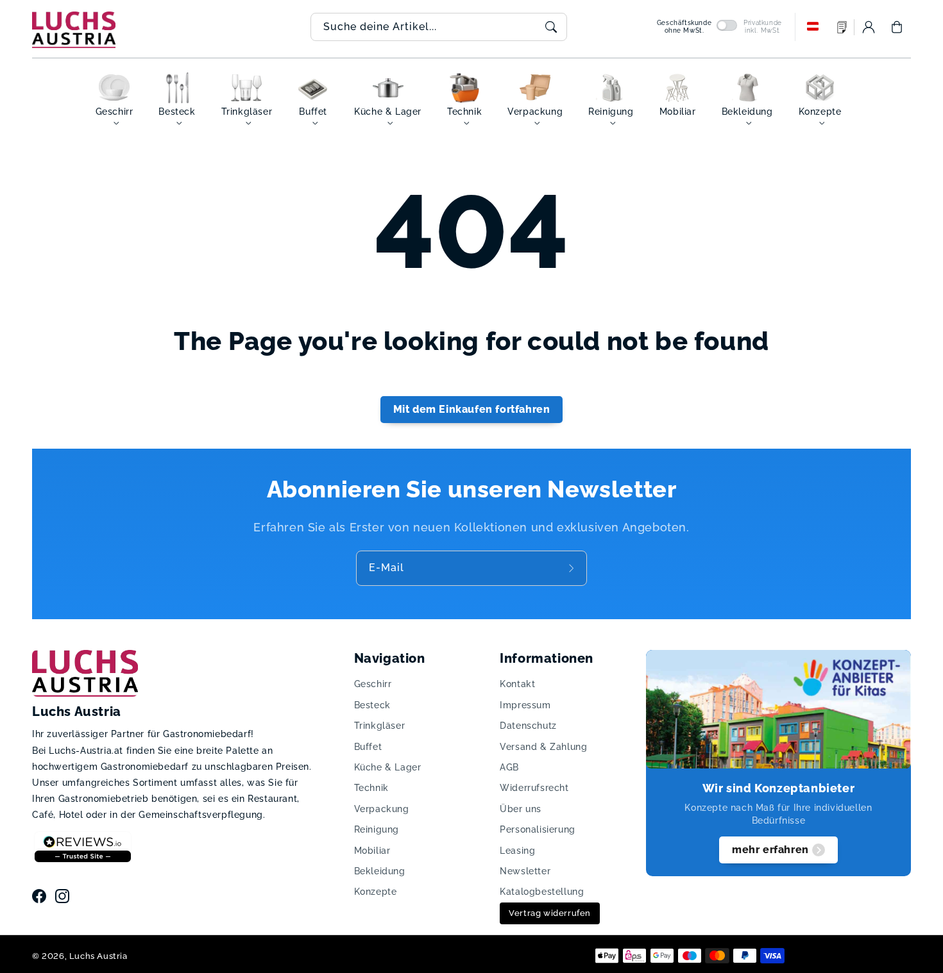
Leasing (517, 850)
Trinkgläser (379, 725)
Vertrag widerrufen (550, 913)
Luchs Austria (98, 956)
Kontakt (517, 684)
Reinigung (376, 829)
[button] (897, 27)
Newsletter (525, 871)
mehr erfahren (770, 850)
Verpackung (381, 809)
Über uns (520, 809)
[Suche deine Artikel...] (551, 27)
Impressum (525, 705)
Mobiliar (372, 850)
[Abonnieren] (573, 568)
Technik (371, 788)
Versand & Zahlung (543, 747)
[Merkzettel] (842, 27)
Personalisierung (537, 829)
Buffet (368, 747)
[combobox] (438, 27)
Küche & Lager (387, 767)
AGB (509, 767)
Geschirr (373, 684)
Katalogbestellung (542, 891)
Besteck (372, 705)
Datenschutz (528, 725)
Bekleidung (379, 871)
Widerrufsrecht (534, 788)
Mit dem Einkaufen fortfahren (471, 409)
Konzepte (375, 891)
